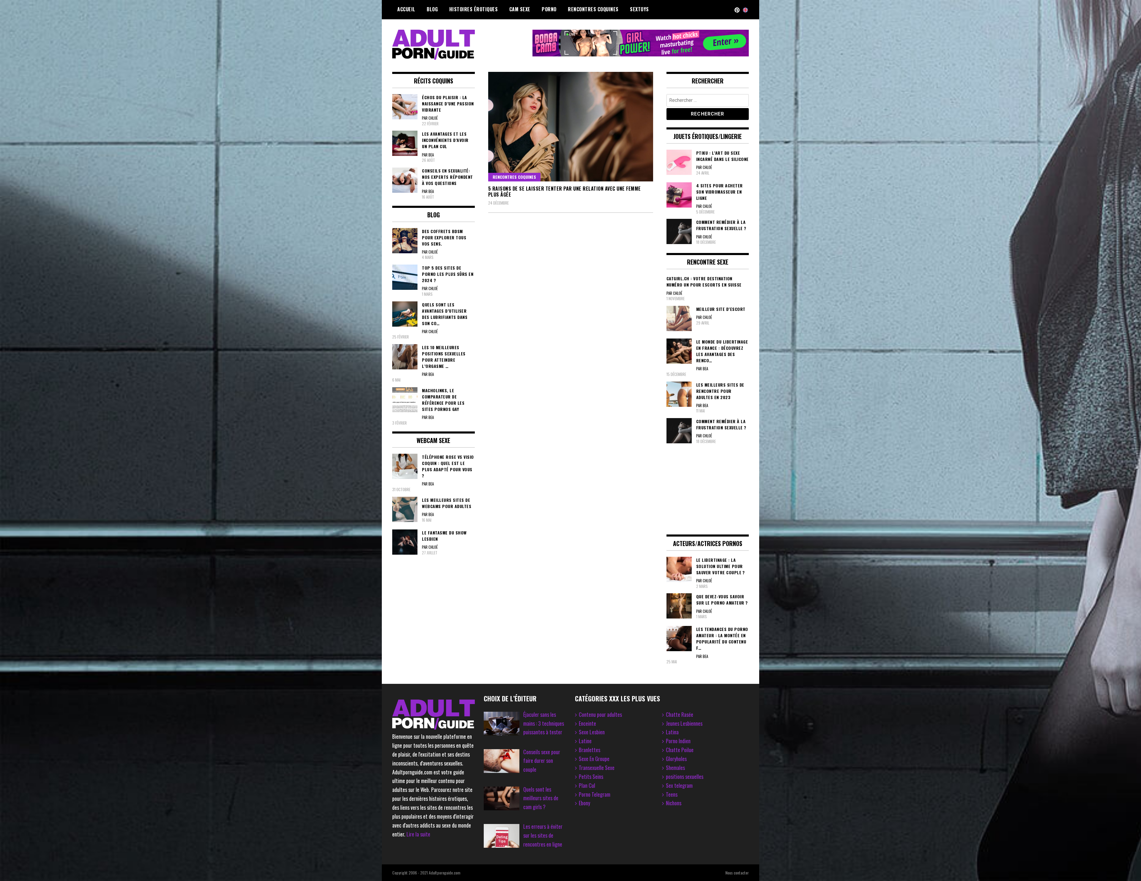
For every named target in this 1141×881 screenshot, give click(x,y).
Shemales (675, 767)
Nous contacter (737, 872)
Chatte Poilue (680, 750)
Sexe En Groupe (594, 759)
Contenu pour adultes (600, 714)
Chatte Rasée (679, 714)
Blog (432, 9)
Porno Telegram (594, 794)
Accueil (406, 9)
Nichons (673, 803)
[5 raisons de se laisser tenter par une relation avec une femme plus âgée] (570, 126)
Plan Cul (587, 785)
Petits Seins (591, 776)
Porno (549, 9)
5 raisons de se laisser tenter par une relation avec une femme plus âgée (564, 191)
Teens (671, 794)
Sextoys (639, 9)
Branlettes (589, 750)
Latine (585, 741)
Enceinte (587, 723)
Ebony (584, 803)
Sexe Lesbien (592, 732)
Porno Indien (678, 741)
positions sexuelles (684, 776)
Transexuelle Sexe (596, 767)
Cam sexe (519, 9)
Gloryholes (676, 759)
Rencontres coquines (593, 9)
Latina (672, 732)
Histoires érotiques (473, 9)
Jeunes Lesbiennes (684, 723)
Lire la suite (418, 834)
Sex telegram (679, 785)
